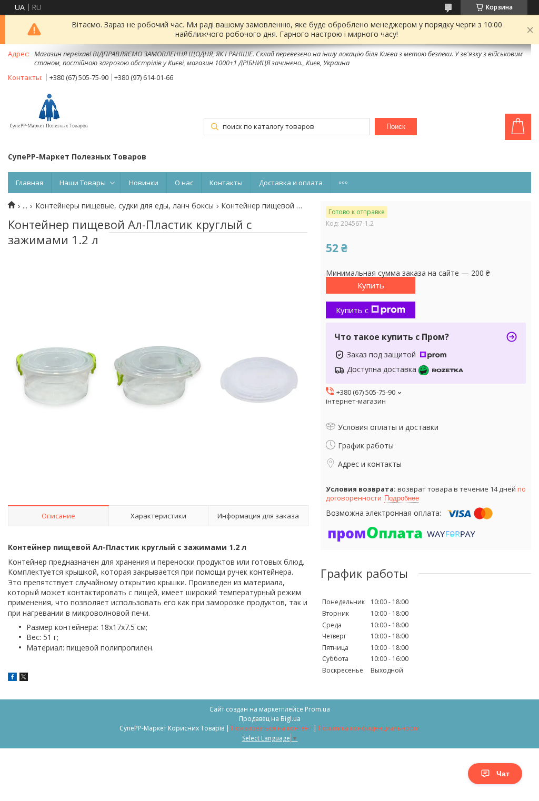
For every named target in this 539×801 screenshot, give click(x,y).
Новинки (143, 182)
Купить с (352, 310)
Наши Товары (82, 182)
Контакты (226, 182)
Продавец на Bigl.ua (270, 718)
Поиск (395, 127)
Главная (29, 182)
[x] (23, 678)
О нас (184, 182)
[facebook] (12, 678)
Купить (370, 285)
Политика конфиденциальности (369, 728)
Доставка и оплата (291, 182)
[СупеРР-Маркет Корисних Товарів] (51, 112)
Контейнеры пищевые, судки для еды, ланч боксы (124, 206)
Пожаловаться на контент (271, 728)
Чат (503, 773)
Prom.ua (317, 709)
